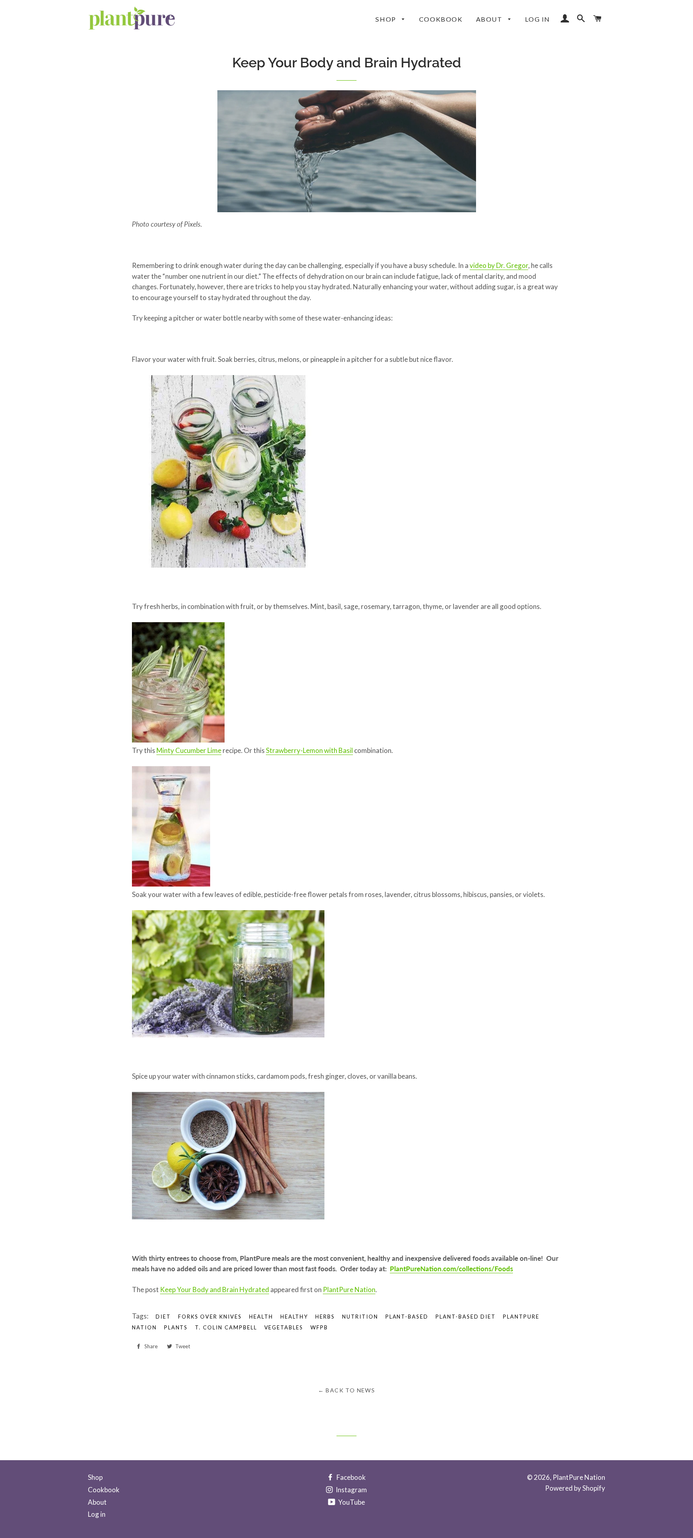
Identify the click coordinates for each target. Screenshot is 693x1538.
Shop (386, 19)
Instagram (350, 1489)
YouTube (351, 1502)
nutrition (360, 1316)
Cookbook (441, 19)
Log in (537, 19)
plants (176, 1327)
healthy (294, 1316)
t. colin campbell (226, 1327)
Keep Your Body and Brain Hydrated (214, 1289)
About (490, 19)
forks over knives (210, 1316)
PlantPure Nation (349, 1289)
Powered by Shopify (575, 1488)
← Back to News (346, 1390)
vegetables (284, 1327)
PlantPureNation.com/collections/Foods (451, 1268)
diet (163, 1316)
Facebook (350, 1477)
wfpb (319, 1327)
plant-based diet (466, 1316)
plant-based (406, 1316)
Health (261, 1316)
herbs (325, 1316)
